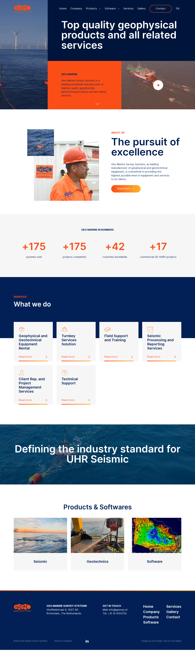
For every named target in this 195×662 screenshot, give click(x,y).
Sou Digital (176, 641)
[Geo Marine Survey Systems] (22, 9)
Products (92, 8)
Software (110, 8)
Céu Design (156, 641)
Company (76, 8)
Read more (123, 188)
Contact (161, 8)
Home (63, 8)
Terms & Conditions (63, 641)
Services (128, 8)
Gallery (141, 8)
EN (177, 9)
